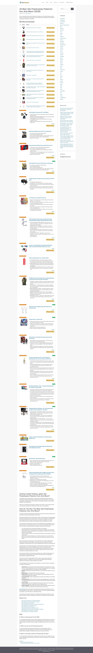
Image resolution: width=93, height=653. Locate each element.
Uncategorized (63, 97)
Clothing (61, 36)
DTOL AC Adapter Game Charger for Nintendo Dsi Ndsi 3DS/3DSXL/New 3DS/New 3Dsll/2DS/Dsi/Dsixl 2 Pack (40, 220)
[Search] (72, 9)
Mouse (61, 76)
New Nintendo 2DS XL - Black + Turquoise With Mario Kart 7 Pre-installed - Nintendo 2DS (41, 386)
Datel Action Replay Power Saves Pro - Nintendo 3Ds (34, 31)
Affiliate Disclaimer (69, 2)
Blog (51, 2)
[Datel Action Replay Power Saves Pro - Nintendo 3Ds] (23, 31)
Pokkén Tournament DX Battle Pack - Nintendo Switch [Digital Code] (40, 437)
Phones (61, 79)
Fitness (61, 49)
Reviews (21, 641)
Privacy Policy (61, 2)
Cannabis (62, 29)
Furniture (62, 53)
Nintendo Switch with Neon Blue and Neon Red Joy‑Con (35, 35)
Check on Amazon (51, 27)
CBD (61, 34)
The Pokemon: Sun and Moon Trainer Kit (32, 47)
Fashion (61, 46)
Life (61, 74)
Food (61, 51)
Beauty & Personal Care (64, 25)
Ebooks (61, 39)
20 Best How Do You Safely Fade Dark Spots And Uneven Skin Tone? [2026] (66, 109)
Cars (61, 31)
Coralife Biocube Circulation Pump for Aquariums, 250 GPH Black (41, 179)
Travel (61, 95)
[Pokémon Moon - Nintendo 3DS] (23, 75)
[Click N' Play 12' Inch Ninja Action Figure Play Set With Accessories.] (23, 79)
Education (62, 41)
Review (47, 2)
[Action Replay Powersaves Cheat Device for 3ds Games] (23, 39)
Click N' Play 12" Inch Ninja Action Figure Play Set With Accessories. (40, 338)
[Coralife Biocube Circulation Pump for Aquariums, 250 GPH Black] (23, 43)
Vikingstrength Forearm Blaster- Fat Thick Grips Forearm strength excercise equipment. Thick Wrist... (41, 409)
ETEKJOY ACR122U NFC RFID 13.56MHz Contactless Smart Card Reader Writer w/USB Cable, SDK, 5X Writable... (41, 473)
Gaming (61, 59)
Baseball (61, 23)
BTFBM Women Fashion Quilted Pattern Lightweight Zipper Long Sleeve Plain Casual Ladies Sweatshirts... (41, 279)
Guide (61, 61)
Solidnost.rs (48, 651)
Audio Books (62, 21)
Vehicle (61, 99)
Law (61, 72)
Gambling (62, 56)
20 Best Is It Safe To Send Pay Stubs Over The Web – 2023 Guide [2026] (66, 117)
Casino (61, 33)
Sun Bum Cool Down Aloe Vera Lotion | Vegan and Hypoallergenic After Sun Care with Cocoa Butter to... (40, 358)
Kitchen (61, 71)
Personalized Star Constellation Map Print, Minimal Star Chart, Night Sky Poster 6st (40, 447)
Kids (61, 67)
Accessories (62, 18)
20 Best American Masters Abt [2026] (26, 642)
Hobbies (61, 64)
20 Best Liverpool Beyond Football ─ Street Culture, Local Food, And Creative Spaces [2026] (66, 113)
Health (61, 62)
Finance (61, 48)
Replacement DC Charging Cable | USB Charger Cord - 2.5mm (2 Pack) (40, 307)
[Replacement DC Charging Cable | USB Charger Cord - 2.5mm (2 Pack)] (23, 71)
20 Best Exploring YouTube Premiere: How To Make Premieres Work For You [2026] (67, 141)
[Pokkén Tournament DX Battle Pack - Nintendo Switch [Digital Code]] (23, 95)
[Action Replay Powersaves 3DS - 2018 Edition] (23, 27)
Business (62, 28)
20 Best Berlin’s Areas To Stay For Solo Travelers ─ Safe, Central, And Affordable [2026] (66, 124)
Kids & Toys (62, 69)
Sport (61, 86)
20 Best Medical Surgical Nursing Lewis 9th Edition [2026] (29, 643)
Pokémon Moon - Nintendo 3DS (31, 75)
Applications (62, 20)
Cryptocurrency (63, 38)
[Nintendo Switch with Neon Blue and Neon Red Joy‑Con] (23, 35)
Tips (61, 92)
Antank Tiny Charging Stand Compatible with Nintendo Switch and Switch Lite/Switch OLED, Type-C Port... (40, 246)
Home (43, 2)
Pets (61, 77)
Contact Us (56, 2)
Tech (61, 87)
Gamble (61, 54)
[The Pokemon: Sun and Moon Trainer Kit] (23, 47)
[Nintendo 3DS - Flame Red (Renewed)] (23, 102)
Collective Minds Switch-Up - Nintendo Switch (33, 60)
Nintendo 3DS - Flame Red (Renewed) (32, 102)
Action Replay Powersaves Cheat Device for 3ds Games (35, 39)
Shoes (61, 84)
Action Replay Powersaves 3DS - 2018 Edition (33, 27)
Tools (61, 94)
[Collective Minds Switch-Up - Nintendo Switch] (23, 60)
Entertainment (63, 44)
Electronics (62, 43)
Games (61, 58)
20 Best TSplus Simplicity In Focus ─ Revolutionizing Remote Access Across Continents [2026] (66, 137)
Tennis (61, 89)
